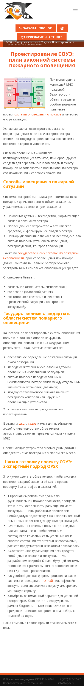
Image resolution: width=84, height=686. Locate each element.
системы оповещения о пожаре (37, 114)
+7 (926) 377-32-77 (69, 679)
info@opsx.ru (66, 683)
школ (22, 423)
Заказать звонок (37, 28)
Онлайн (49, 581)
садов (32, 423)
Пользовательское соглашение (23, 683)
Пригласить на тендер (44, 37)
